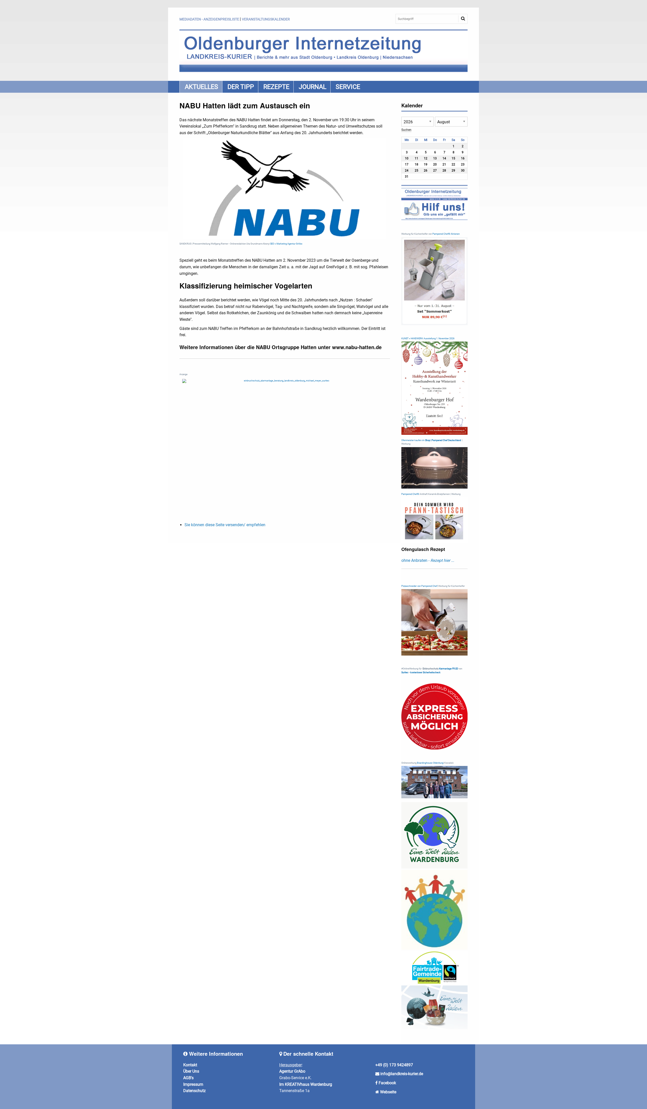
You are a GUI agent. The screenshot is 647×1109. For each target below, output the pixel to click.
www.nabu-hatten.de (357, 347)
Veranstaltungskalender (266, 19)
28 (444, 170)
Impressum (193, 1084)
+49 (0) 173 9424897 (394, 1065)
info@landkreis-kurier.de (401, 1073)
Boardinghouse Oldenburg (430, 763)
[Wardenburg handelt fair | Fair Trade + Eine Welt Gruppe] (434, 967)
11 (416, 158)
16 (463, 158)
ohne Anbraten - (427, 560)
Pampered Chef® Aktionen (446, 234)
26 (425, 170)
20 (435, 164)
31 (406, 176)
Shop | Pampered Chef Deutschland (443, 440)
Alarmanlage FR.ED (449, 668)
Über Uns (191, 1071)
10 (406, 158)
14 (444, 158)
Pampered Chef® (410, 494)
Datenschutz (194, 1090)
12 (425, 158)
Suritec (404, 672)
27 (435, 170)
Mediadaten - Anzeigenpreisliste (209, 19)
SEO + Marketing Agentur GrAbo (286, 244)
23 (463, 164)
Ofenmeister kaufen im (413, 440)
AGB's (188, 1077)
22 (453, 164)
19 (425, 164)
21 (444, 164)
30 (463, 170)
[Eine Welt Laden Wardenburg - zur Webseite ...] (434, 835)
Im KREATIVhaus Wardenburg (305, 1084)
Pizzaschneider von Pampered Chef (419, 586)
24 (406, 170)
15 (453, 158)
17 (406, 164)
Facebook (387, 1082)
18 (416, 164)
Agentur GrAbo (292, 1071)
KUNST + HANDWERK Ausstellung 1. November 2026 (427, 338)
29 (453, 170)
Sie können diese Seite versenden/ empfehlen (224, 524)
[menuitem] (200, 87)
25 (416, 170)
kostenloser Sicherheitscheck (425, 672)
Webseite (388, 1092)
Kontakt (190, 1065)
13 (435, 158)
